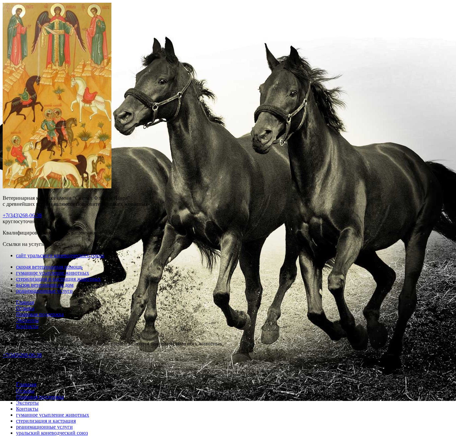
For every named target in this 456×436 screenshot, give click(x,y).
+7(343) (22, 215)
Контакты (27, 326)
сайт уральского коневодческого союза (60, 255)
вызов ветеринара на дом (44, 285)
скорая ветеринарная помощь (49, 267)
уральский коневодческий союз (52, 433)
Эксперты (27, 320)
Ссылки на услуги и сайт (31, 372)
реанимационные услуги (44, 291)
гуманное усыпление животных (52, 273)
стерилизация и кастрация (46, 421)
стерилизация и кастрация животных (58, 279)
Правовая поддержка (40, 314)
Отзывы (25, 308)
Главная (25, 302)
